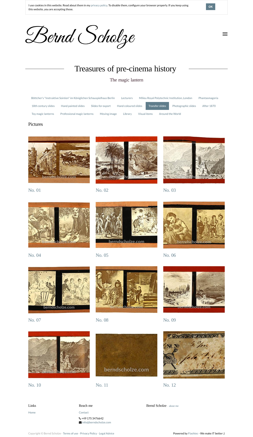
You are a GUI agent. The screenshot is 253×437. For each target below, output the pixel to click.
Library (127, 113)
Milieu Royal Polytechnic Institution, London (165, 98)
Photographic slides (184, 106)
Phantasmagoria (208, 98)
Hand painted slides (73, 106)
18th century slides (43, 106)
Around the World (170, 113)
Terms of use (70, 433)
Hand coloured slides (129, 106)
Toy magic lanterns (43, 113)
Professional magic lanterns (76, 113)
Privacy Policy (88, 433)
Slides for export (101, 106)
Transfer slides (157, 106)
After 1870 (209, 106)
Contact (84, 412)
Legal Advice (106, 433)
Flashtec (193, 433)
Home (32, 412)
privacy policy (99, 5)
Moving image (108, 113)
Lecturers (127, 98)
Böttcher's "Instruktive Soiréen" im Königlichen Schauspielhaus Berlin (73, 98)
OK (211, 7)
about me (173, 405)
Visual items (145, 113)
